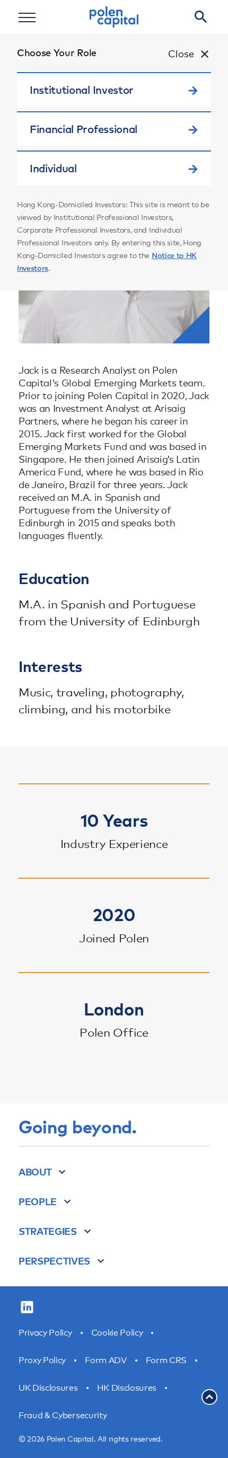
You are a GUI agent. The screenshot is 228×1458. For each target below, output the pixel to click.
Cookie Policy (117, 1333)
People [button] (38, 1201)
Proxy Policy (42, 1360)
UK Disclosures (48, 1388)
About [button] (35, 1172)
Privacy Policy (45, 1333)
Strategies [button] (48, 1231)
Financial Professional (83, 129)
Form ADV (105, 1360)
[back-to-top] (209, 1397)
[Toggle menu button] (27, 17)
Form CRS (166, 1360)
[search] (200, 16)
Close (181, 53)
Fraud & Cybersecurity (63, 1415)
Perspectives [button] (54, 1261)
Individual (53, 168)
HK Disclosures (127, 1388)
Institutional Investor (82, 89)
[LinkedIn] (27, 1307)
